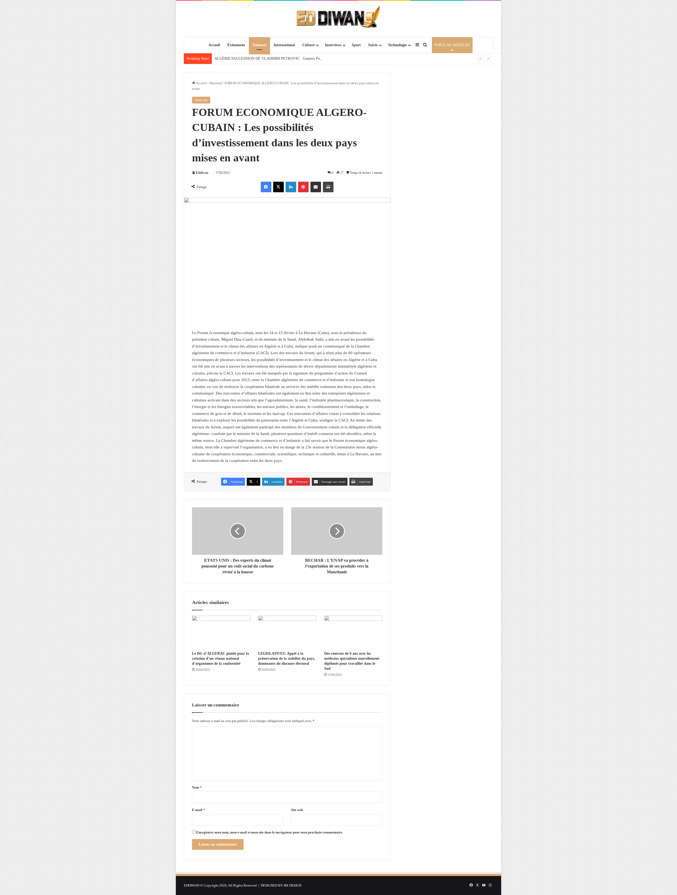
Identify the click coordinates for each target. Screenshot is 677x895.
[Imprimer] (328, 187)
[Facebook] (266, 187)
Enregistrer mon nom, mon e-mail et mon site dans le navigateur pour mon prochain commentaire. (269, 832)
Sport (356, 45)
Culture (308, 45)
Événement (236, 45)
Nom (197, 787)
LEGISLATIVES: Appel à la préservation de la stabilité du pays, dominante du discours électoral (286, 659)
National (259, 45)
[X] (278, 187)
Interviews (333, 45)
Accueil (214, 45)
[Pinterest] (303, 187)
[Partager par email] (315, 187)
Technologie (397, 45)
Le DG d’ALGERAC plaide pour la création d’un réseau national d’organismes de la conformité (220, 659)
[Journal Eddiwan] (338, 18)
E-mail (198, 810)
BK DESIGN (292, 885)
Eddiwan (202, 173)
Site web (297, 810)
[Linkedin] (291, 187)
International (284, 45)
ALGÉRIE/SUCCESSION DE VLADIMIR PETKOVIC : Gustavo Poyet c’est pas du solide (283, 58)
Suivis (373, 45)
